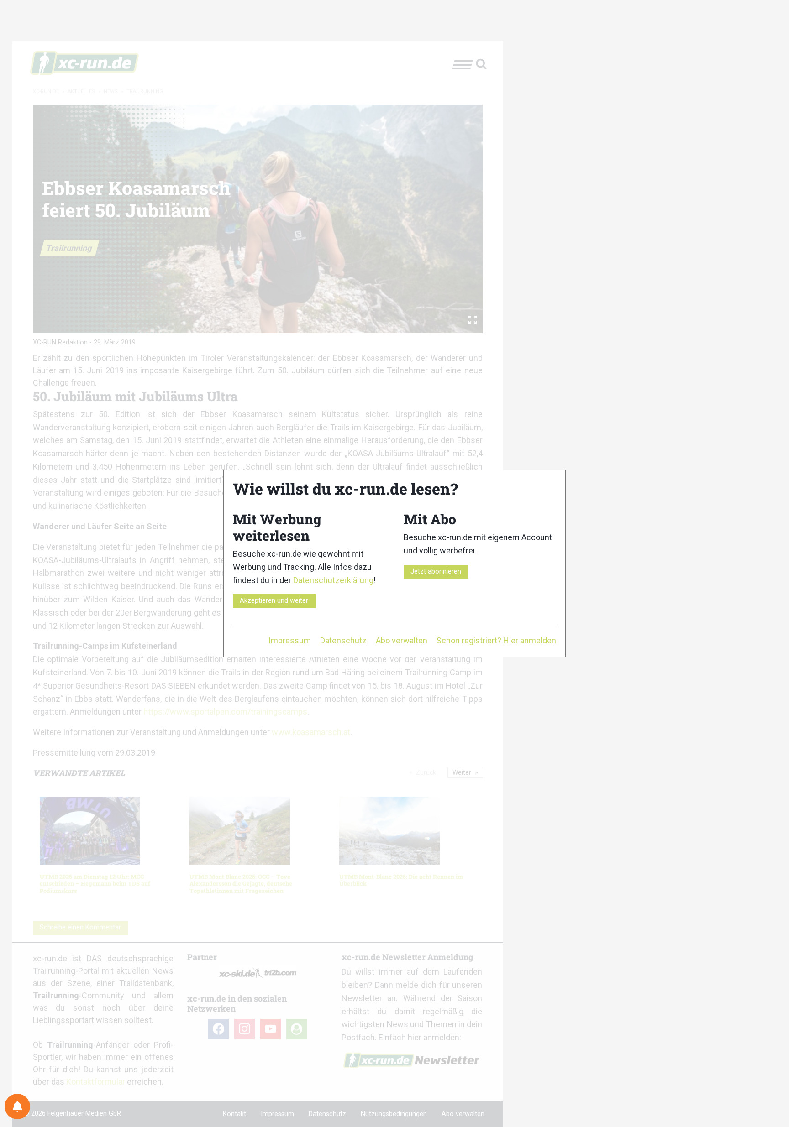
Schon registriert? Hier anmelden (496, 640)
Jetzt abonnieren (435, 571)
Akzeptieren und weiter (274, 601)
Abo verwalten (401, 640)
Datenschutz (343, 640)
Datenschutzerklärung (333, 580)
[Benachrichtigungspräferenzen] (17, 1106)
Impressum (289, 640)
